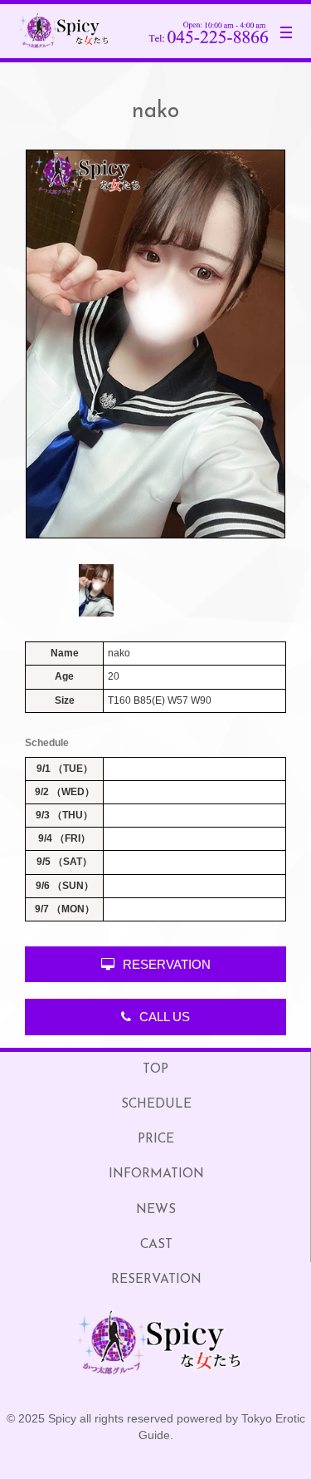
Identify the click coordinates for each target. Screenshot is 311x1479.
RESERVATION (167, 964)
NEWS (156, 1209)
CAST (156, 1244)
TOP (155, 1069)
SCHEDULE (156, 1104)
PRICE (156, 1139)
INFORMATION (156, 1174)
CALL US (164, 1017)
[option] (155, 344)
